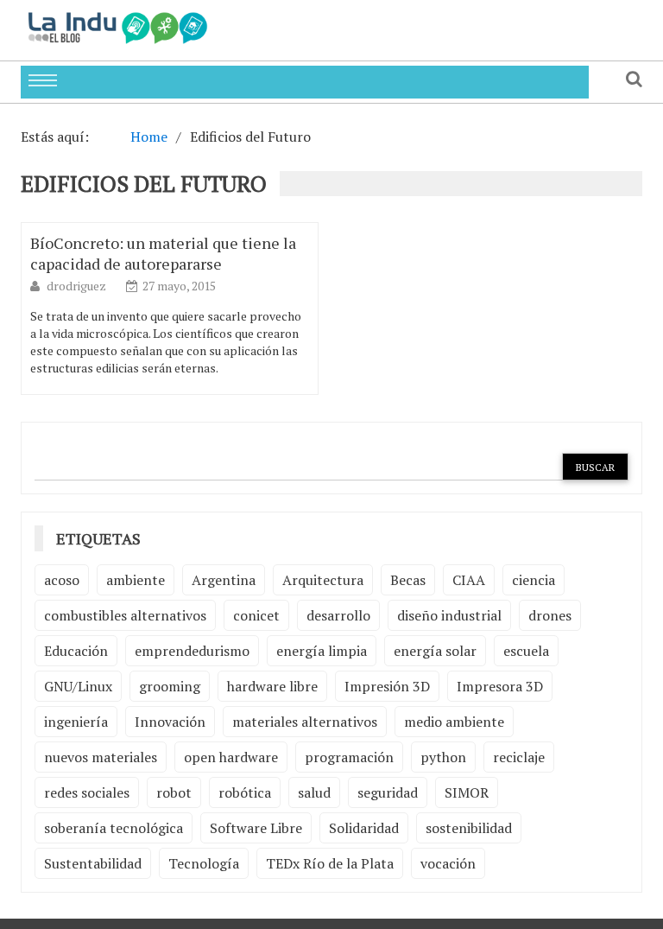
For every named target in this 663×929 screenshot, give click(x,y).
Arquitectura (322, 579)
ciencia (533, 579)
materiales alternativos (304, 721)
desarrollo (338, 615)
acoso (61, 579)
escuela (526, 650)
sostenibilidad (469, 827)
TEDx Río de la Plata (330, 863)
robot (174, 792)
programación (349, 757)
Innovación (170, 721)
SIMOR (467, 792)
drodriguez (78, 285)
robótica (244, 792)
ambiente (135, 579)
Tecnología (203, 863)
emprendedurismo (192, 650)
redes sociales (86, 792)
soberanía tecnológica (113, 827)
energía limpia (321, 650)
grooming (169, 686)
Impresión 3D (387, 686)
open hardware (231, 757)
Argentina (224, 579)
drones (549, 615)
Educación (76, 650)
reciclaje (519, 757)
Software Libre (256, 827)
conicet (256, 615)
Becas (408, 579)
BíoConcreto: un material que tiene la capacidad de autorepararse (163, 253)
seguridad (387, 792)
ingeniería (76, 721)
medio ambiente (454, 721)
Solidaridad (364, 827)
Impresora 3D (500, 686)
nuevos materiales (100, 757)
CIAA (468, 579)
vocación (448, 863)
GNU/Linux (78, 686)
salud (314, 792)
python (443, 757)
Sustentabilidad (93, 863)
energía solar (435, 650)
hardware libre (272, 686)
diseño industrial (449, 615)
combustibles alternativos (125, 615)
